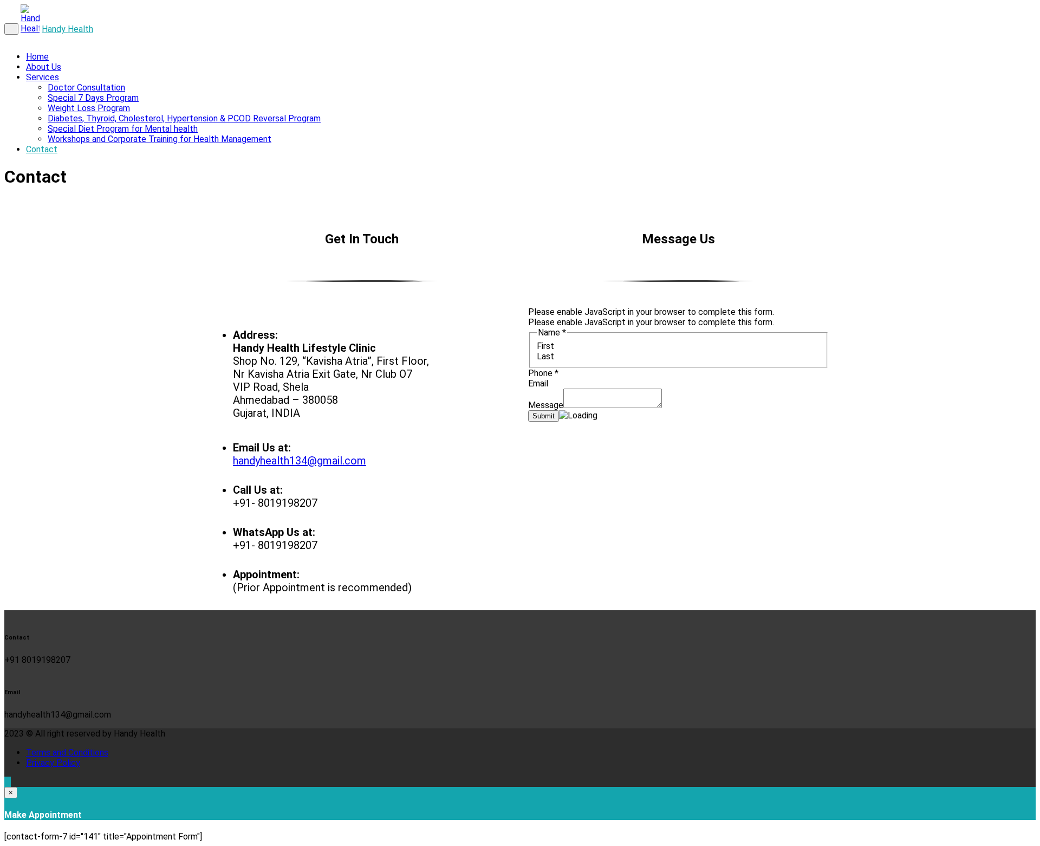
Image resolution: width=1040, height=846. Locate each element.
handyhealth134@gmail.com (299, 460)
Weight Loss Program (89, 108)
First (545, 346)
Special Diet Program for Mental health (123, 129)
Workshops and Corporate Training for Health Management (159, 139)
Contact (41, 149)
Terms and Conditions (67, 752)
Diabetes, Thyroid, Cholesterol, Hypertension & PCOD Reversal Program (184, 118)
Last (545, 356)
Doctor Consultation (86, 87)
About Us (43, 67)
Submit (543, 416)
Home (37, 56)
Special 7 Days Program (93, 98)
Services (42, 77)
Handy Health (67, 29)
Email (538, 383)
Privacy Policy (53, 763)
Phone (543, 373)
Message (545, 405)
